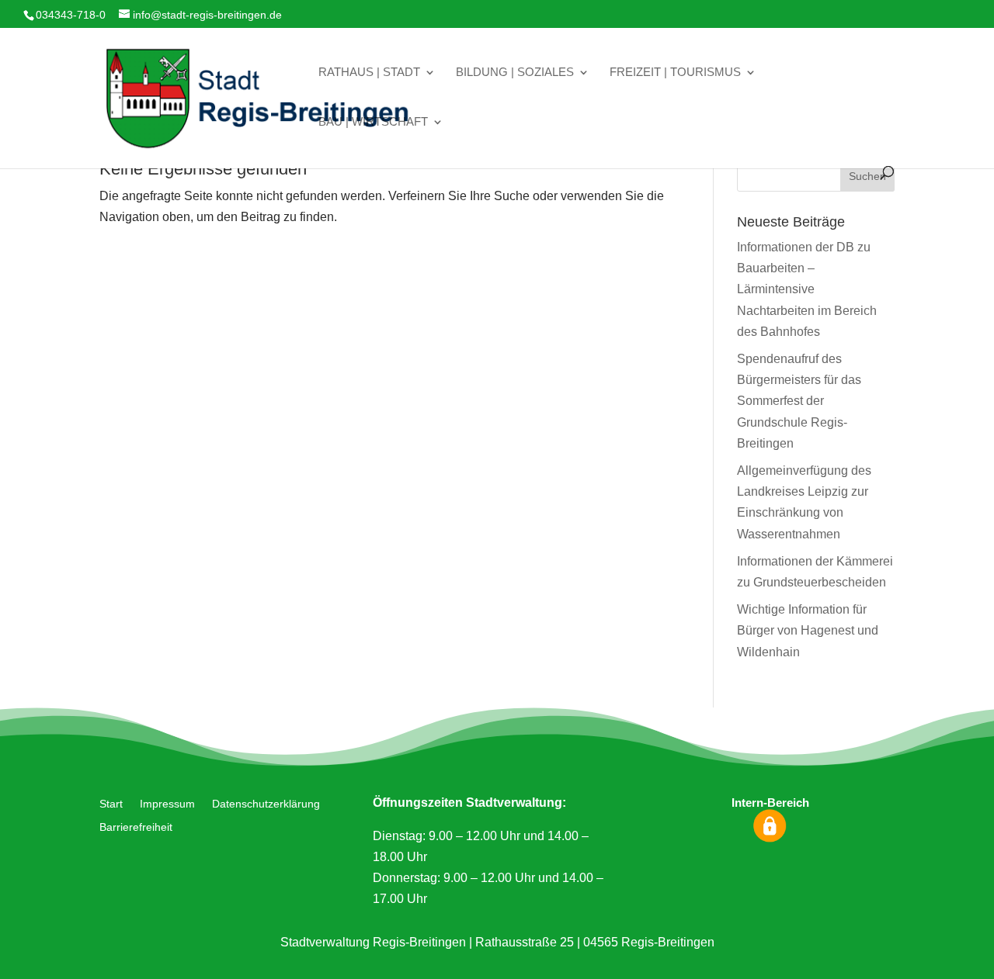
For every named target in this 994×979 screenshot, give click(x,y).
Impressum (167, 804)
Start (111, 804)
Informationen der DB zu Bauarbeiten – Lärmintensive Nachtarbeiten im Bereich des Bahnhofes (807, 289)
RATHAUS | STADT (369, 72)
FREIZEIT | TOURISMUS (675, 72)
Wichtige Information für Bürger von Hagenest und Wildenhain (807, 630)
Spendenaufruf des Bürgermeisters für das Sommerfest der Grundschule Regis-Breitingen (799, 401)
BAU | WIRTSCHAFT (373, 122)
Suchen (867, 176)
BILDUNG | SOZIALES (515, 72)
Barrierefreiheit (135, 827)
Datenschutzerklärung (266, 804)
